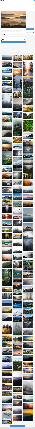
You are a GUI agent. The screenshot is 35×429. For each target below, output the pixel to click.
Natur (21, 31)
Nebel (8, 31)
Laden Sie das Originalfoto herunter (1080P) (30, 29)
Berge (5, 31)
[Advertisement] (17, 7)
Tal (14, 31)
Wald (19, 31)
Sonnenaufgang (2, 31)
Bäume (17, 31)
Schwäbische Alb (11, 31)
